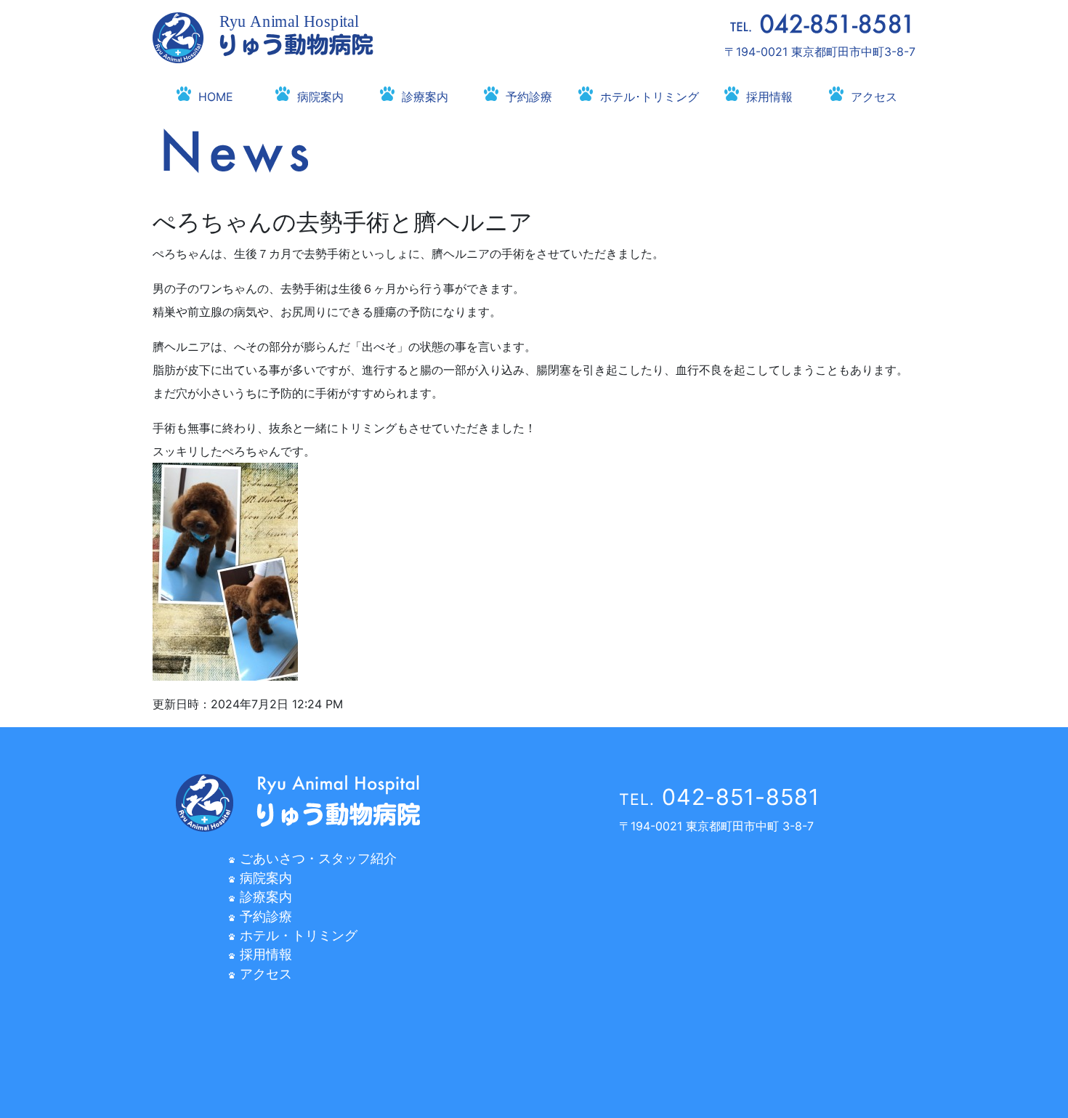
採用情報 (769, 96)
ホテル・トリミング (298, 935)
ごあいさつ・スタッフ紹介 (318, 858)
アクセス (874, 96)
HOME (215, 96)
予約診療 (529, 96)
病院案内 (320, 96)
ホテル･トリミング (649, 96)
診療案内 (425, 96)
